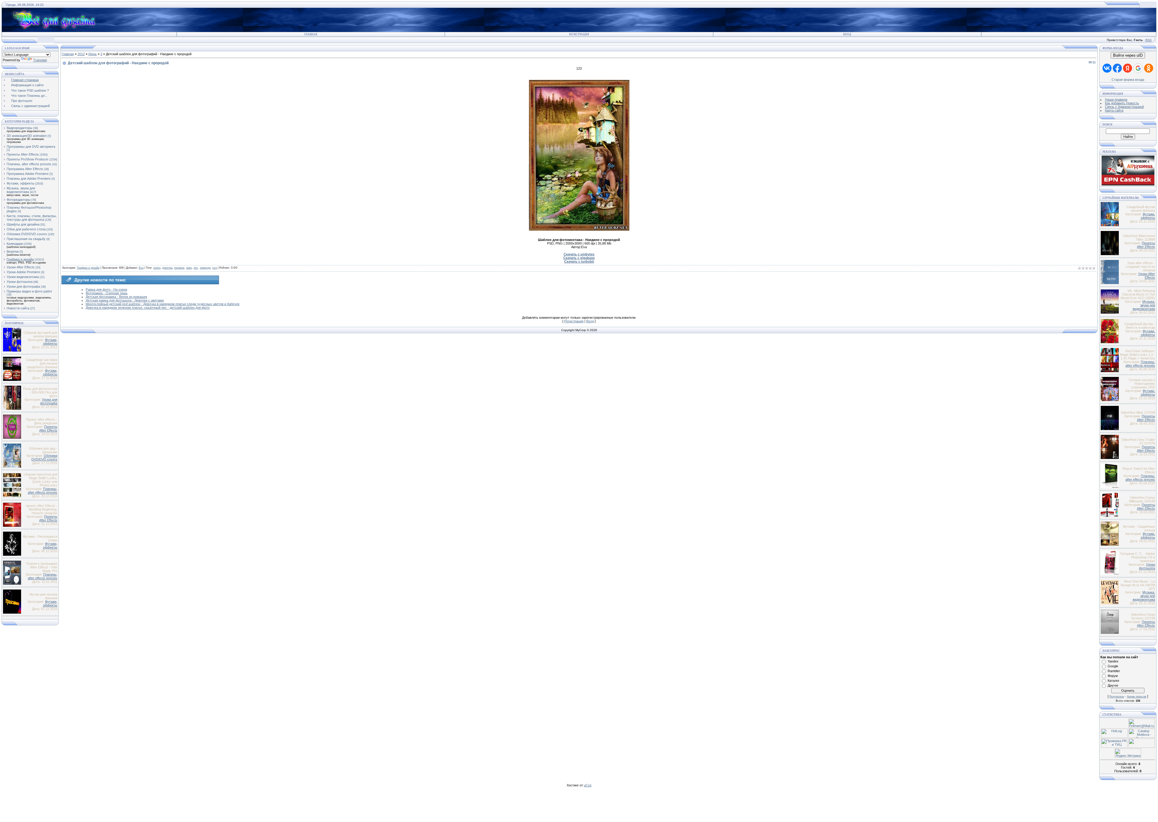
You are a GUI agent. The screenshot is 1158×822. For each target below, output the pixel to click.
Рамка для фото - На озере (106, 289)
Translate (40, 60)
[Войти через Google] (1138, 68)
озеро (156, 267)
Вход (847, 34)
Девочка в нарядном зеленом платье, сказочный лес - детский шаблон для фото (148, 307)
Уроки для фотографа (23, 286)
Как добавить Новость (1122, 103)
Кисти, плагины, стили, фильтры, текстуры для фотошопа (32, 217)
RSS (1148, 40)
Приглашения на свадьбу (26, 239)
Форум (1113, 676)
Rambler (1114, 671)
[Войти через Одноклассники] (1148, 68)
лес (196, 267)
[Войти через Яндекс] (1127, 68)
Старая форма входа (1128, 79)
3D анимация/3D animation (27, 136)
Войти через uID (1128, 55)
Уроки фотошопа (20, 281)
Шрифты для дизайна (23, 224)
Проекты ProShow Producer (28, 159)
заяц (189, 267)
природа (205, 267)
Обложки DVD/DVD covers (27, 234)
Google (1113, 666)
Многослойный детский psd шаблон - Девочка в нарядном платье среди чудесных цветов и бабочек (162, 304)
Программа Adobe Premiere (28, 173)
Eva (141, 267)
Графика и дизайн (20, 259)
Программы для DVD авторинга (31, 146)
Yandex (1113, 661)
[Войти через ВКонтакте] (1107, 68)
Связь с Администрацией (1124, 107)
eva (214, 267)
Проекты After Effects (23, 154)
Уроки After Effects (21, 267)
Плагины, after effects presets (29, 164)
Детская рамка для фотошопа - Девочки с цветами (125, 300)
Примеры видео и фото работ (29, 291)
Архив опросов (1136, 696)
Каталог (1113, 680)
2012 (81, 54)
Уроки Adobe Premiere (23, 272)
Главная (310, 34)
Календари (15, 243)
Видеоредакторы (19, 128)
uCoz (588, 785)
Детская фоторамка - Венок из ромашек (116, 297)
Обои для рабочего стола (26, 229)
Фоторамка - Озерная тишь (107, 293)
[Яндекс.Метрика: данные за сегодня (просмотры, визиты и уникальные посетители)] (1128, 753)
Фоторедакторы (18, 199)
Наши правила (1116, 99)
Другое (1113, 685)
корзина (179, 267)
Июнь (92, 54)
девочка (167, 267)
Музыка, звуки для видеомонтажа (21, 190)
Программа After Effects (25, 169)
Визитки (13, 251)
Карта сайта (1114, 110)
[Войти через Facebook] (1117, 68)
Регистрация (579, 34)
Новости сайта (18, 308)
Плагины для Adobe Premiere (29, 178)
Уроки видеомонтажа (23, 277)
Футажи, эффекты (20, 183)
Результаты (1116, 696)
